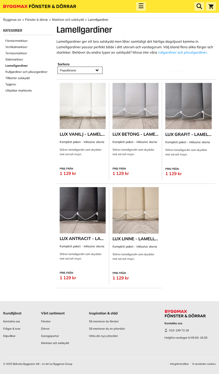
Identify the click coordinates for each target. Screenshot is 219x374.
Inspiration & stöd (103, 313)
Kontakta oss (11, 321)
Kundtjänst (12, 313)
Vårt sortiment (53, 313)
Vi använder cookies (204, 363)
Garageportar (50, 336)
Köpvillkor (9, 336)
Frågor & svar (12, 328)
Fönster (46, 321)
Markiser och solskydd (55, 343)
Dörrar (45, 328)
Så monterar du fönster (104, 321)
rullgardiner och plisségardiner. (183, 52)
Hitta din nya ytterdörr (103, 336)
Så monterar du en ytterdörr (107, 328)
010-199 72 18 (179, 330)
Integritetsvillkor (179, 363)
